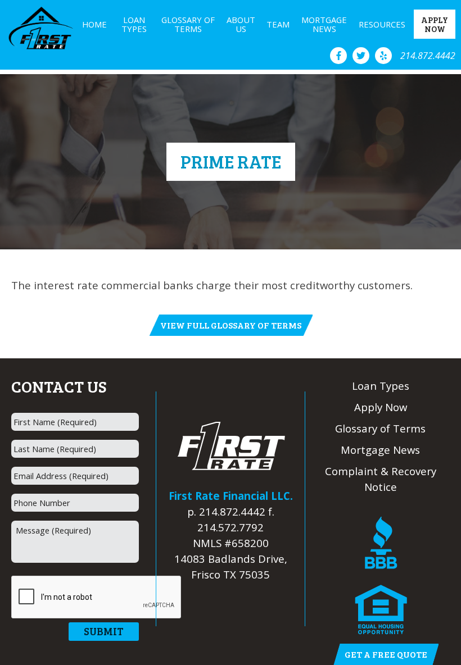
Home (94, 24)
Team (278, 24)
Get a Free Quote (386, 654)
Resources (382, 24)
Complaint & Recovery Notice (380, 479)
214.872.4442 (427, 55)
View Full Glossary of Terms (230, 325)
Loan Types (134, 24)
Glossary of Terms (188, 24)
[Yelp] (383, 55)
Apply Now (434, 24)
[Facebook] (338, 55)
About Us (241, 24)
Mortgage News (324, 24)
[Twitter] (360, 55)
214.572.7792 (230, 527)
